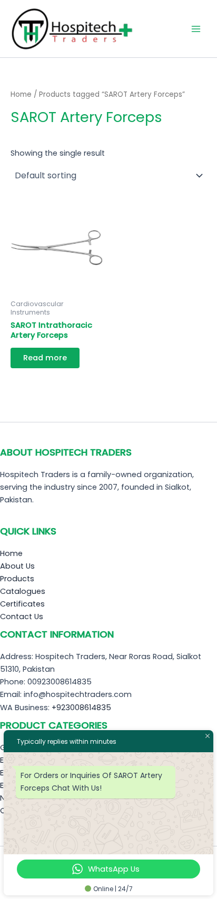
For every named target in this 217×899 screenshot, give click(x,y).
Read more (45, 357)
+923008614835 (81, 707)
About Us (17, 566)
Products (17, 578)
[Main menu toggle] (195, 28)
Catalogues (22, 591)
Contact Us (21, 616)
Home (21, 94)
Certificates (22, 604)
